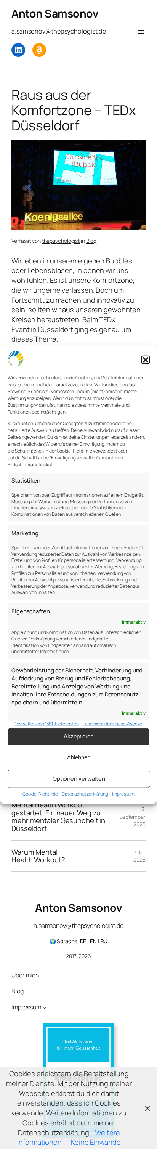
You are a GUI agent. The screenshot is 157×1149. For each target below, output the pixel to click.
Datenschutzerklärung (85, 794)
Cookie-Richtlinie (40, 794)
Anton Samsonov (54, 13)
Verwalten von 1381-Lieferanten (47, 724)
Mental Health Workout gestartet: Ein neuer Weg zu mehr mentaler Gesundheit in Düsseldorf (58, 817)
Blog (91, 240)
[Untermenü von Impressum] (44, 1007)
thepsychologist (61, 240)
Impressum (123, 794)
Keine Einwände (96, 1142)
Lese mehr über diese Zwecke (112, 724)
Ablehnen (78, 757)
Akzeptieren (78, 736)
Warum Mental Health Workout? (38, 856)
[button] (145, 360)
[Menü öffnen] (141, 32)
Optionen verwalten (79, 779)
